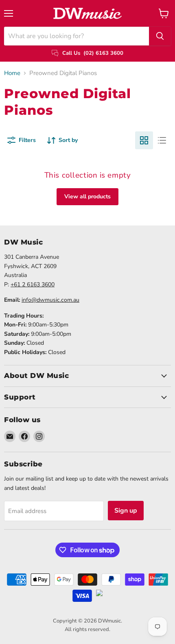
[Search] (160, 36)
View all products (87, 196)
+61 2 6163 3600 (33, 284)
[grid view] (144, 140)
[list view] (162, 140)
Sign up (125, 510)
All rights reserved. (87, 629)
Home (12, 73)
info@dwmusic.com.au (50, 300)
